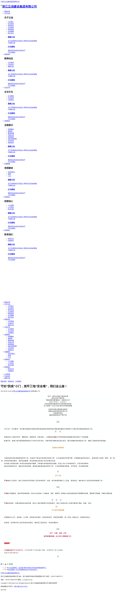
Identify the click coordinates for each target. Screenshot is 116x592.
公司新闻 (11, 62)
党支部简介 (11, 172)
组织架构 (11, 29)
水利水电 (11, 140)
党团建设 (7, 163)
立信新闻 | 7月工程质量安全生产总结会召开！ (23, 569)
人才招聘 (11, 205)
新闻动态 (7, 54)
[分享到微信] (12, 564)
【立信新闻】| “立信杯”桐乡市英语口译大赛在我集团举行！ (28, 567)
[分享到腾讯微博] (8, 564)
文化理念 (11, 23)
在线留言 (11, 240)
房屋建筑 (11, 129)
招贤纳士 (7, 197)
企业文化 (7, 87)
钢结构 (10, 131)
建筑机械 (11, 133)
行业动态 (11, 64)
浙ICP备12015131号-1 (21, 586)
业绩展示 (7, 121)
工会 (9, 176)
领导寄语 (11, 25)
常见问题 (11, 209)
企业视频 (11, 31)
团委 (9, 174)
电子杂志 (11, 33)
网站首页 (7, 11)
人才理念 (11, 207)
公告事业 (11, 99)
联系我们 (7, 230)
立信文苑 (11, 98)
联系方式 (11, 238)
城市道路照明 (12, 139)
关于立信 (7, 13)
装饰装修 (11, 137)
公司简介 (11, 22)
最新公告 (11, 66)
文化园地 (11, 96)
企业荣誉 (11, 27)
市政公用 (11, 135)
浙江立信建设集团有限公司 (22, 391)
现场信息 (11, 142)
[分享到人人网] (10, 564)
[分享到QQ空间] (3, 564)
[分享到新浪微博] (5, 564)
